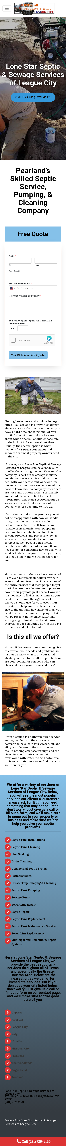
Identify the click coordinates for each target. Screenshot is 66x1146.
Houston (17, 1019)
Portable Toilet (21, 876)
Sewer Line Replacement (28, 933)
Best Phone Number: (20, 283)
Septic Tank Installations (28, 839)
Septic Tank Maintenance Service (34, 926)
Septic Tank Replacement (28, 919)
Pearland (17, 1077)
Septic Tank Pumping (26, 890)
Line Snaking (20, 854)
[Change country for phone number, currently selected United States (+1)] (12, 288)
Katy (14, 1034)
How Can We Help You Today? (25, 295)
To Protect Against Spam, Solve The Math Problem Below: (30, 322)
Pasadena (18, 1055)
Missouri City (21, 1048)
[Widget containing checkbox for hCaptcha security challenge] (32, 340)
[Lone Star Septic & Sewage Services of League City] (34, 8)
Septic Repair (20, 912)
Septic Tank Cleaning (26, 847)
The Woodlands (22, 1063)
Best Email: (15, 271)
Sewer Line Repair (24, 904)
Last (37, 265)
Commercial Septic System (29, 868)
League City (20, 1027)
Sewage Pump (21, 897)
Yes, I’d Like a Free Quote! (28, 355)
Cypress (17, 1012)
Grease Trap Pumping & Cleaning (34, 883)
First (11, 265)
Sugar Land (19, 1070)
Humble (17, 1041)
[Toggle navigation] (6, 8)
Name (12, 255)
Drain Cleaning (22, 861)
